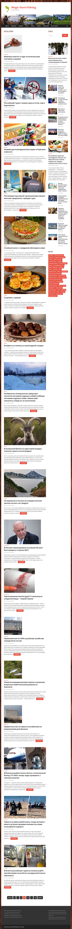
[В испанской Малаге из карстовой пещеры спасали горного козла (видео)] (25, 431)
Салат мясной (59, 281)
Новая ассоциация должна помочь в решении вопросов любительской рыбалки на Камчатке (24, 684)
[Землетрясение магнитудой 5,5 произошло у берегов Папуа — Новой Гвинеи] (25, 581)
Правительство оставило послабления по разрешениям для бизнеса (23, 727)
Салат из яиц (52, 281)
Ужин (64, 285)
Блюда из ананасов (59, 255)
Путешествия (64, 271)
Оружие (20, 26)
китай (50, 291)
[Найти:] (58, 35)
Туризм (39, 26)
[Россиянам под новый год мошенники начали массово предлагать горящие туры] (25, 181)
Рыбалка (13, 26)
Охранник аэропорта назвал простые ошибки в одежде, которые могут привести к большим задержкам (63, 213)
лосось (58, 291)
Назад (10, 897)
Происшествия (52, 271)
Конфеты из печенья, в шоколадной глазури (23, 345)
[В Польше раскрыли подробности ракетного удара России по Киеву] (52, 134)
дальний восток (52, 289)
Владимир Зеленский (60, 257)
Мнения (51, 265)
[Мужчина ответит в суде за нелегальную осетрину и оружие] (25, 44)
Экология (46, 26)
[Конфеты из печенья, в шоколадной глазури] (25, 328)
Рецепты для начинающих (55, 273)
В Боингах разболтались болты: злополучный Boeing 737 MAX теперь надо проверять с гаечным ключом (25, 775)
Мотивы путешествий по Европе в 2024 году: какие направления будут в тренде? (62, 187)
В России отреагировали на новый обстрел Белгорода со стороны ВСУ (23, 549)
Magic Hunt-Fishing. (23, 7)
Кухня (32, 26)
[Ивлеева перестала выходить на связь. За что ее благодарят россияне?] (52, 90)
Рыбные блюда (61, 275)
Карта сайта (54, 26)
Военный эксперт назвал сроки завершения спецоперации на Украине (57, 60)
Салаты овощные (53, 285)
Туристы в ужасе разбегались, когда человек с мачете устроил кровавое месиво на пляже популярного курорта (24, 824)
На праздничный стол (59, 265)
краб (54, 291)
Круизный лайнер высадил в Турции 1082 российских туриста (63, 226)
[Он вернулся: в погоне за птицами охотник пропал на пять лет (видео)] (25, 483)
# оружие (51, 255)
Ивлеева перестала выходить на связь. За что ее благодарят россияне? (62, 89)
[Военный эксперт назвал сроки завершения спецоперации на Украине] (58, 55)
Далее (40, 897)
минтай (63, 291)
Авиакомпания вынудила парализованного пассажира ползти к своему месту (63, 199)
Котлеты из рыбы (63, 263)
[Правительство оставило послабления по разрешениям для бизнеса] (25, 714)
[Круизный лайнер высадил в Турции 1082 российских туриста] (52, 228)
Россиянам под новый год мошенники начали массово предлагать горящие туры (24, 197)
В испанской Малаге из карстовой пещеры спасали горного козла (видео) (23, 450)
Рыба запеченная (53, 275)
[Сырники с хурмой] (25, 280)
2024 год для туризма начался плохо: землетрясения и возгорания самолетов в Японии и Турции (63, 239)
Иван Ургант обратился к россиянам (61, 110)
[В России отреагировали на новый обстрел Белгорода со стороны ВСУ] (25, 532)
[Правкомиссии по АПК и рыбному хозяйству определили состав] (25, 626)
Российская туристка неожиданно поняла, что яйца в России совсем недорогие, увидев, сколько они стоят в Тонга (57, 159)
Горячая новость (53, 261)
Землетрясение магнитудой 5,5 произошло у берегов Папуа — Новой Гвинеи (23, 597)
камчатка (63, 289)
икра (59, 289)
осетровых (51, 293)
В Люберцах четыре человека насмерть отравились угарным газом (63, 100)
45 (35, 897)
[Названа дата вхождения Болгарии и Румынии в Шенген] (25, 135)
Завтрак (60, 261)
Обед (50, 267)
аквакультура (59, 287)
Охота (7, 26)
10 (28, 897)
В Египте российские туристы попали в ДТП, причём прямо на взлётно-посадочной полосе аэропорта (24, 873)
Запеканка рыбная (53, 263)
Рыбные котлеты (53, 277)
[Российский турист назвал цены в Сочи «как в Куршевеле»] (25, 89)
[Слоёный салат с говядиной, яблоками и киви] (25, 231)
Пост (60, 269)
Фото (27, 26)
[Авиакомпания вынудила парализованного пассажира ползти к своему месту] (52, 200)
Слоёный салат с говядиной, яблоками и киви (24, 248)
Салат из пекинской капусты (55, 279)
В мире (50, 259)
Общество (55, 267)
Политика (55, 269)
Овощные (61, 267)
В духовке (51, 257)
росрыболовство (53, 295)
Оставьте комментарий (9, 61)
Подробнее (11, 70)
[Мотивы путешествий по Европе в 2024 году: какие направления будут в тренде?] (52, 188)
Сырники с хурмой (12, 297)
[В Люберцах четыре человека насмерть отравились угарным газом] (52, 103)
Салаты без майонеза (54, 283)
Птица (58, 271)
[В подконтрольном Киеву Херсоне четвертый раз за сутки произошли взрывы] (52, 122)
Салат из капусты (62, 277)
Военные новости (58, 259)
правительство (58, 293)
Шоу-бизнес (51, 287)
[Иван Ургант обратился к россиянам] (52, 114)
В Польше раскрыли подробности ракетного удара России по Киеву (63, 132)
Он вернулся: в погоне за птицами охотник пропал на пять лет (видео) (23, 502)
